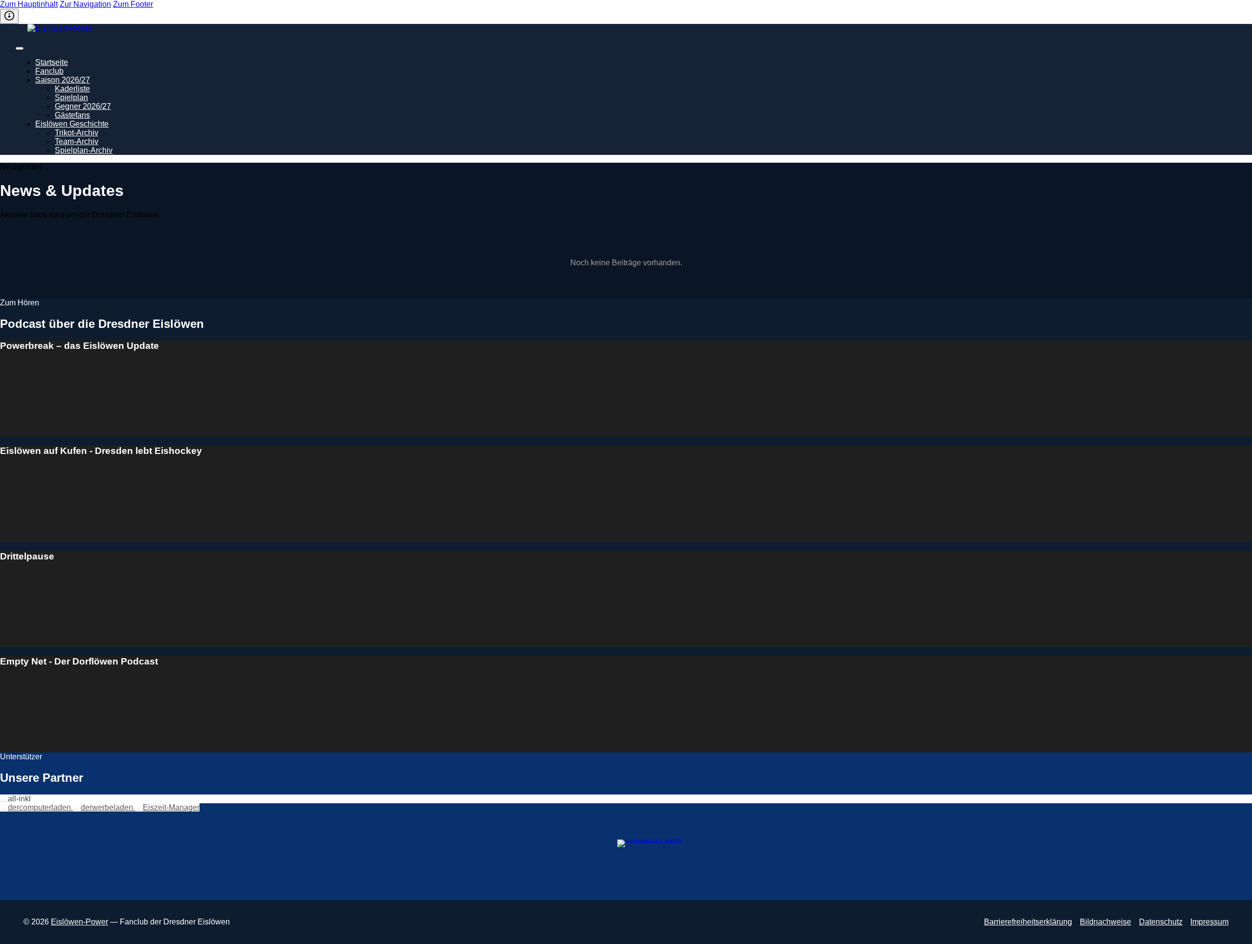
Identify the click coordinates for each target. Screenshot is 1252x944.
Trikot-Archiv (76, 133)
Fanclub (49, 71)
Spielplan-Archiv (83, 150)
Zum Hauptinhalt (29, 4)
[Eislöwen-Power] (628, 33)
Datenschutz (1161, 922)
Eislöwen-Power (79, 922)
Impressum (1209, 922)
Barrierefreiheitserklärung (1028, 922)
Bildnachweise (1105, 922)
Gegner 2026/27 (83, 106)
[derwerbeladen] (104, 807)
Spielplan (71, 97)
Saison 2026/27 (62, 80)
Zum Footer (133, 4)
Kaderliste (72, 89)
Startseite (51, 62)
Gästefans (72, 115)
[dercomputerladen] (36, 807)
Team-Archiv (76, 141)
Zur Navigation (85, 4)
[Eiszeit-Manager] (167, 807)
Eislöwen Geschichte (72, 124)
